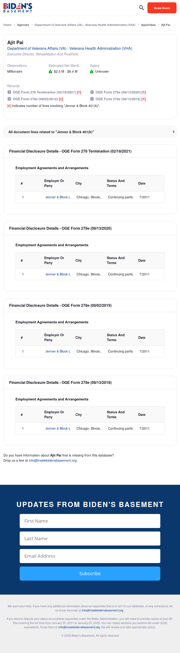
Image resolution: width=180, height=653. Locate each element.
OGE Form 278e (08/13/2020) (121, 92)
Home (7, 25)
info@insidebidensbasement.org (53, 460)
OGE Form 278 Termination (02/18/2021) (47, 92)
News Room (162, 8)
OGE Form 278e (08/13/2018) (121, 98)
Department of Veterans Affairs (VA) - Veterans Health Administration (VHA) (85, 25)
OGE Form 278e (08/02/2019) (38, 98)
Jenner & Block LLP (60, 197)
